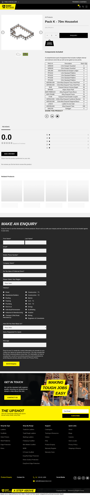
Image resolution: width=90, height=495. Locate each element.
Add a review (9, 154)
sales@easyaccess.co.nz (43, 481)
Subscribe (75, 416)
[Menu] (86, 7)
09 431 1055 (42, 477)
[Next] (40, 32)
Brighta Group (79, 490)
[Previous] (2, 32)
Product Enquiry (6, 477)
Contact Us (20, 477)
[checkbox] (24, 305)
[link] (9, 205)
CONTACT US (12, 397)
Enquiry (73, 35)
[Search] (83, 7)
